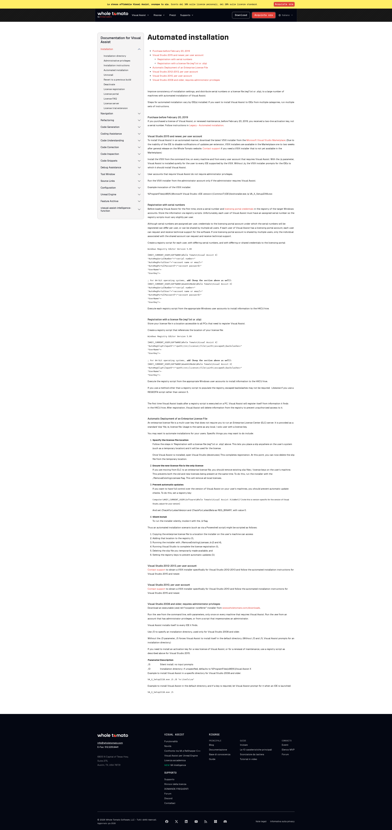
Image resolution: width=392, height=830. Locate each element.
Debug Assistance (111, 167)
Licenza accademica (175, 760)
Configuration (108, 187)
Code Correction (110, 147)
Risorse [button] (158, 15)
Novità (167, 746)
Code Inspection (110, 154)
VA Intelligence (175, 765)
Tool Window (108, 174)
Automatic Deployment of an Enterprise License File (180, 67)
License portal (111, 93)
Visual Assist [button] (139, 15)
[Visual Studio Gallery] (215, 821)
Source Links (108, 181)
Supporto (169, 779)
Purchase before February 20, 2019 (171, 51)
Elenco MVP (288, 749)
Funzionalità (170, 741)
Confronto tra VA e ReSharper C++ (182, 750)
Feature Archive (109, 201)
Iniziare (244, 744)
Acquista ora (284, 4)
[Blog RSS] (205, 821)
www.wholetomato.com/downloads (241, 607)
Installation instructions (117, 65)
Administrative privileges (117, 60)
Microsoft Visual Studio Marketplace (265, 140)
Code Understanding (112, 140)
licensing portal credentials (239, 208)
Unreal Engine (108, 194)
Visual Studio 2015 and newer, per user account (178, 55)
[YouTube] (196, 821)
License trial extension (116, 108)
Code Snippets (109, 160)
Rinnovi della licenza (175, 784)
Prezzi (172, 15)
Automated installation (116, 70)
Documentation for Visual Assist (121, 40)
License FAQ (110, 98)
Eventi (285, 744)
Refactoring (107, 120)
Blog (211, 744)
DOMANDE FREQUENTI (176, 788)
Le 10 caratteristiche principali (256, 749)
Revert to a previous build (117, 79)
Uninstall (108, 74)
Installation (107, 49)
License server (111, 103)
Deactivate (109, 84)
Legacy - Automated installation (206, 125)
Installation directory (115, 55)
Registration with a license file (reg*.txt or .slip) (182, 63)
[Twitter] (176, 821)
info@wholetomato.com (110, 742)
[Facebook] (166, 821)
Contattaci (169, 803)
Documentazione (218, 749)
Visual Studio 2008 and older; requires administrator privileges (186, 79)
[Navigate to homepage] (113, 13)
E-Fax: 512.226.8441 (108, 747)
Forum (285, 754)
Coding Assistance (111, 133)
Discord (168, 798)
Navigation (107, 113)
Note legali (261, 821)
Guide (212, 759)
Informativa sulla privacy (282, 821)
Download (241, 15)
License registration (114, 89)
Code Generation (110, 127)
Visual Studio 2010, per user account (172, 75)
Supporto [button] (185, 15)
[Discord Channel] (225, 821)
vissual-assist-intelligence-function (116, 209)
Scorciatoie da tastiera (252, 754)
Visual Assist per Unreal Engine (181, 755)
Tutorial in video (248, 759)
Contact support (211, 148)
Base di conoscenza (219, 754)
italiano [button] (286, 15)
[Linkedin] (186, 821)
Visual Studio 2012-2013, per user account (175, 71)
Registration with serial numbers (174, 59)
